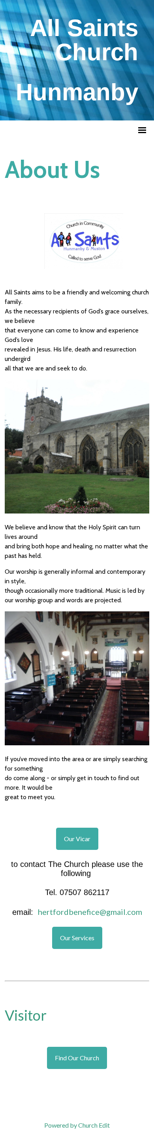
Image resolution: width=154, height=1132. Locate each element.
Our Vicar (77, 838)
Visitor (26, 1015)
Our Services (77, 937)
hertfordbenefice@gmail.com (90, 911)
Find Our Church (77, 1057)
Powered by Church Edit (77, 1125)
